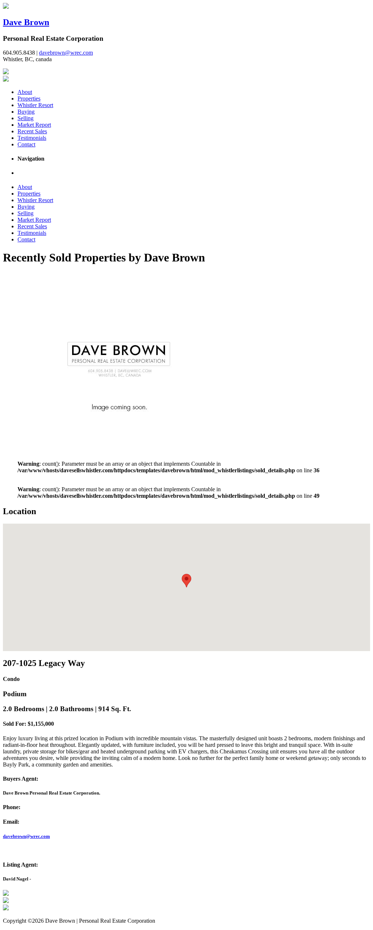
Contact (26, 144)
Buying (26, 112)
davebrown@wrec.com (66, 53)
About (24, 92)
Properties (28, 98)
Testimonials (31, 138)
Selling (25, 118)
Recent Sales (32, 131)
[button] (186, 580)
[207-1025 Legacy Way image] (119, 445)
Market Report (34, 125)
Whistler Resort (35, 105)
